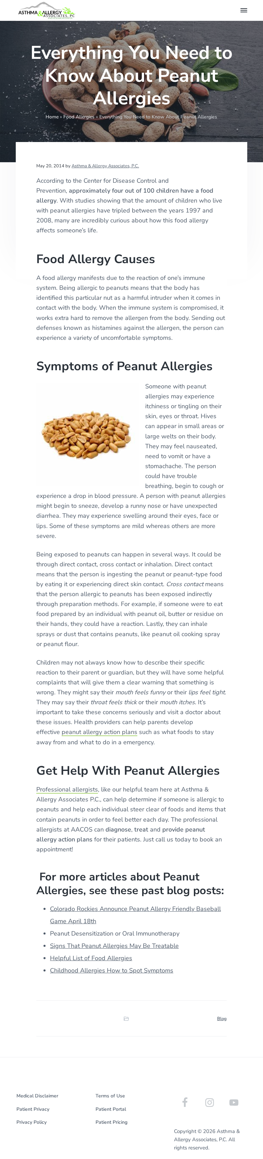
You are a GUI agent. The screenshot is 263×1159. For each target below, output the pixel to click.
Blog (222, 1019)
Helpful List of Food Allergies (91, 958)
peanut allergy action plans (99, 732)
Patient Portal (111, 1109)
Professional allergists (67, 789)
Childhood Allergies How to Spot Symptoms (111, 970)
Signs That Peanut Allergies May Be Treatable (114, 946)
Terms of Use (110, 1096)
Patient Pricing (111, 1122)
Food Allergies (79, 117)
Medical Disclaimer (37, 1096)
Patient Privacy (32, 1109)
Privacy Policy (31, 1122)
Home (52, 117)
